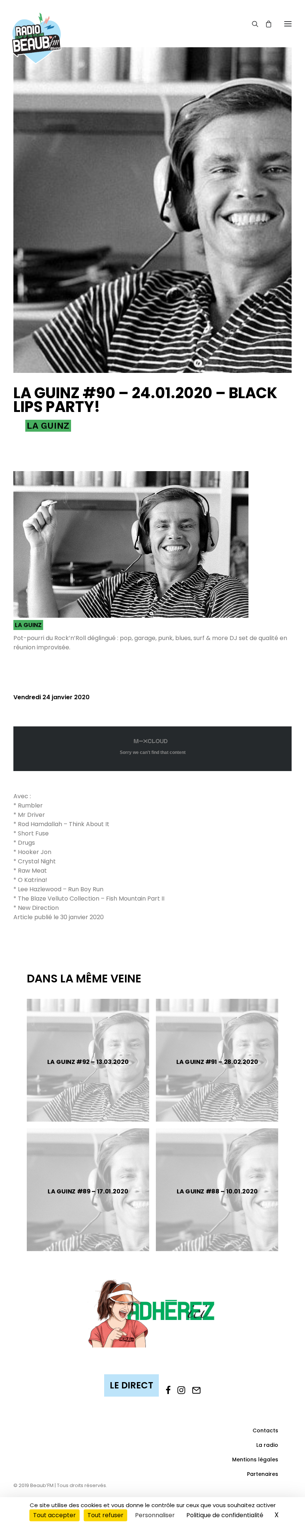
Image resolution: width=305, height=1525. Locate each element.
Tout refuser (105, 1515)
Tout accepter (54, 1515)
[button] (288, 23)
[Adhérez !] (152, 1312)
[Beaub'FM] (36, 28)
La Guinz (48, 426)
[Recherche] (252, 23)
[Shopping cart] (265, 23)
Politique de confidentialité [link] (224, 1515)
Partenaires (262, 1474)
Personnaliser (155, 1515)
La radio (267, 1445)
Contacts (265, 1430)
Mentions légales (255, 1459)
